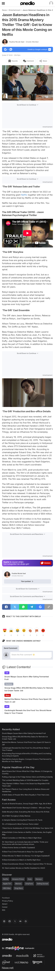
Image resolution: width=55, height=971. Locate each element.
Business (9, 684)
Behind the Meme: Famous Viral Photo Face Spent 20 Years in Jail (27, 700)
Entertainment (14, 10)
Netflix (24, 195)
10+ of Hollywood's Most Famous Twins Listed (20, 824)
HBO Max (6, 888)
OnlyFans (29, 884)
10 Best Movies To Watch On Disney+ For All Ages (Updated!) (26, 856)
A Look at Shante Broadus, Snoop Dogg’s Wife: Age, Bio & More (27, 804)
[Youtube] (20, 921)
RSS (3, 910)
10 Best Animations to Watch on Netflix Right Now (21, 860)
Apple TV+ (7, 884)
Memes (18, 884)
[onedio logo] (26, 939)
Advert (4, 904)
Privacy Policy (7, 901)
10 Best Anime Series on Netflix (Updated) (18, 848)
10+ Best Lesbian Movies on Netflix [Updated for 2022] (23, 868)
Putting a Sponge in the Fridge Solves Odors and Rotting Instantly (27, 777)
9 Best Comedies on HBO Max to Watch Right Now (22, 838)
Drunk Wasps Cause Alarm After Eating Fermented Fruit (26, 677)
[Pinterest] (26, 921)
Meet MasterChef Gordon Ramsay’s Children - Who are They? (26, 808)
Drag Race (19, 888)
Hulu (30, 879)
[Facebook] (9, 921)
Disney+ (39, 879)
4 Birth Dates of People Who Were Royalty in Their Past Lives (25, 795)
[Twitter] (15, 921)
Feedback (6, 898)
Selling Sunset (42, 884)
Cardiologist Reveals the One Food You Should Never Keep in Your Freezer (28, 711)
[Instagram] (4, 921)
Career (5, 907)
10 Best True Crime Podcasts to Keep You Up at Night (22, 852)
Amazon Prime (18, 879)
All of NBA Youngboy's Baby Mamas (16, 816)
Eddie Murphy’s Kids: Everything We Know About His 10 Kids (25, 812)
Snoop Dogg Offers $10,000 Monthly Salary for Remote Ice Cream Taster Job (28, 689)
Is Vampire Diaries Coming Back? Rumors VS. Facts (22, 820)
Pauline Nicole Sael (24, 42)
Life (7, 673)
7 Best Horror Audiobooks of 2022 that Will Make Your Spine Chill (27, 828)
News (4, 10)
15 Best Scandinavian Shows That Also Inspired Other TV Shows (27, 864)
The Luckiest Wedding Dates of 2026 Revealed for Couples (25, 780)
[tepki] (4, 630)
